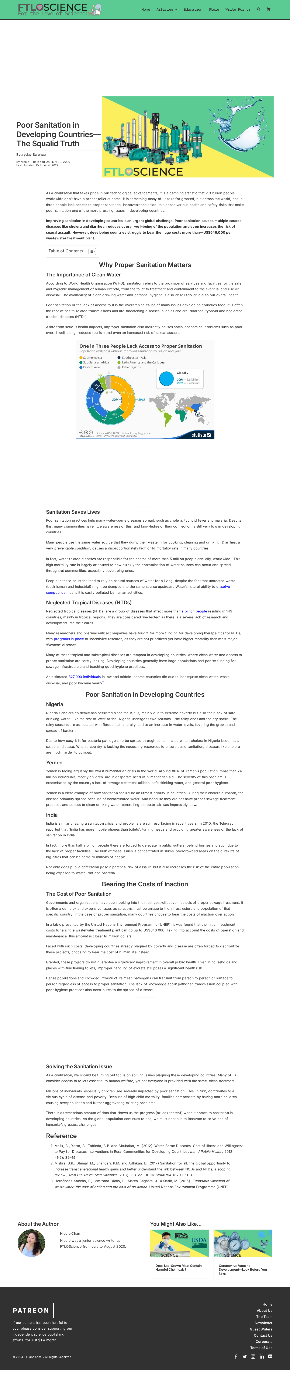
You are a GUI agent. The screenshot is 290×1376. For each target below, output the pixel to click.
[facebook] (236, 1357)
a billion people (194, 611)
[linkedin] (262, 1357)
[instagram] (253, 1357)
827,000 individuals (85, 677)
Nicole (25, 161)
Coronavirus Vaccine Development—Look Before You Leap (243, 1269)
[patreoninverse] (34, 1304)
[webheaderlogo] (60, 5)
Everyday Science (31, 154)
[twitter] (244, 1357)
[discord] (270, 1357)
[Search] (258, 9)
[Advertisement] (145, 52)
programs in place (69, 639)
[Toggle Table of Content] (90, 251)
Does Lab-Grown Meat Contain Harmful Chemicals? (179, 1268)
